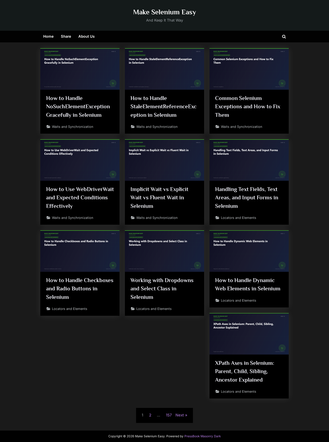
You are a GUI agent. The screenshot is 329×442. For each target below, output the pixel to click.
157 (169, 415)
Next (179, 415)
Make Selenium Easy (164, 12)
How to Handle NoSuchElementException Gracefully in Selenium (78, 106)
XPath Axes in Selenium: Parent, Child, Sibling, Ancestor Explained (244, 371)
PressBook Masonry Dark (202, 436)
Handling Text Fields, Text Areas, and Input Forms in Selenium (246, 197)
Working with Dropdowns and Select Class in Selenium (162, 288)
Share (66, 36)
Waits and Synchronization (72, 126)
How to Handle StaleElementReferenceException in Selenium (163, 106)
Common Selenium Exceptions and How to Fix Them (247, 106)
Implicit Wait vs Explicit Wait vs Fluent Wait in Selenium (159, 197)
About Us (86, 36)
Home (48, 36)
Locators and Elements (238, 218)
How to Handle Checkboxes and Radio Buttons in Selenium (79, 288)
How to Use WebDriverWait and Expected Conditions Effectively (80, 197)
